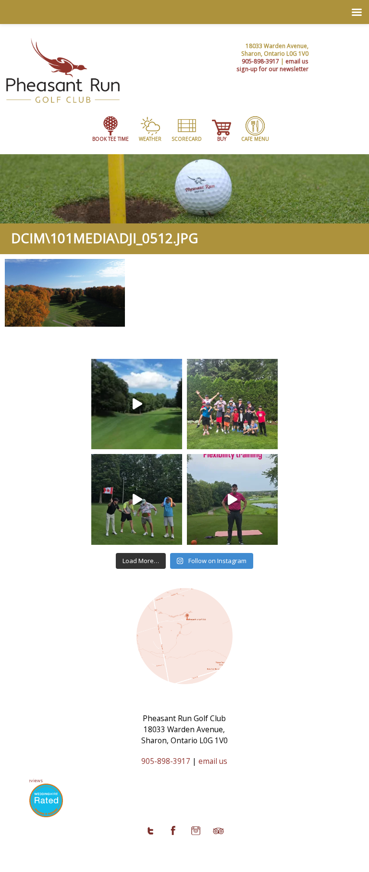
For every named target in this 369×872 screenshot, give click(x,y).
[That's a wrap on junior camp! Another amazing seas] (232, 404)
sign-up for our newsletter (272, 69)
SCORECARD (187, 138)
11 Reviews (31, 780)
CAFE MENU (255, 138)
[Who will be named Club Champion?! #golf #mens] (136, 499)
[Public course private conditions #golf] (136, 404)
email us (296, 61)
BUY (221, 138)
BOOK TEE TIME (110, 138)
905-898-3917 (260, 61)
